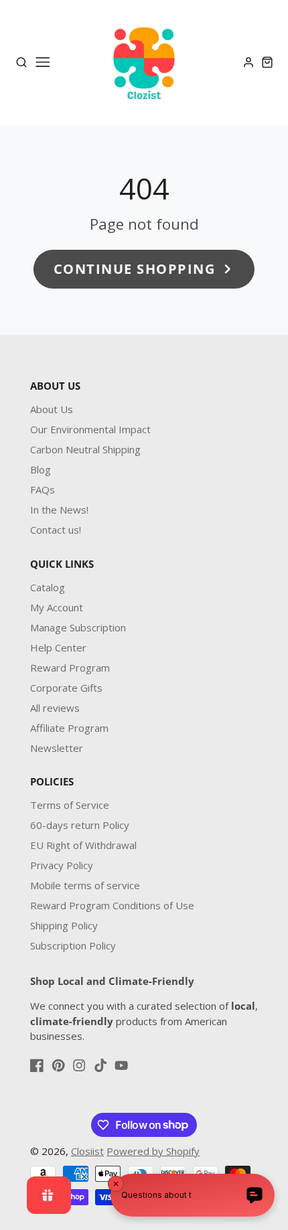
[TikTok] (100, 1065)
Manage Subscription (78, 627)
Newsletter (56, 748)
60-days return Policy (79, 825)
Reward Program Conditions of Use (112, 905)
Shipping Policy (64, 925)
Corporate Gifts (66, 687)
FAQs (42, 489)
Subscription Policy (73, 945)
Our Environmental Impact (90, 429)
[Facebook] (37, 1065)
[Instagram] (79, 1065)
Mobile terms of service (85, 885)
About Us (51, 409)
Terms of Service (69, 805)
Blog (40, 469)
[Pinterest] (58, 1065)
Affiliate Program (69, 728)
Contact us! (55, 529)
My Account (56, 607)
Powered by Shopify (153, 1151)
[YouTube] (121, 1065)
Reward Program (70, 667)
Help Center (58, 647)
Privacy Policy (61, 865)
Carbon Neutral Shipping (85, 449)
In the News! (59, 509)
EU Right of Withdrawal (83, 845)
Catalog (47, 587)
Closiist (87, 1151)
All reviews (55, 707)
